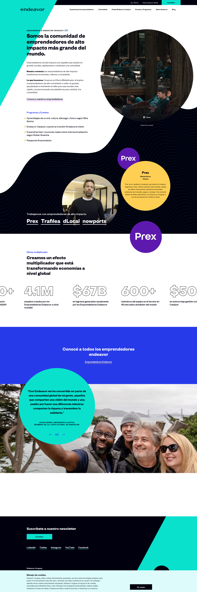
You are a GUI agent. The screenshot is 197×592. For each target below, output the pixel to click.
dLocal (71, 221)
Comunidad (102, 9)
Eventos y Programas (143, 9)
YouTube (69, 547)
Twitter (43, 547)
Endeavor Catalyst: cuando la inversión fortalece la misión (55, 126)
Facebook (83, 547)
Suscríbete (171, 3)
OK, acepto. (141, 587)
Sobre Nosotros (161, 9)
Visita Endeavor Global (150, 2)
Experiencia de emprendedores (82, 9)
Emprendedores (98, 361)
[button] (135, 2)
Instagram (56, 547)
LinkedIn (31, 547)
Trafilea (50, 221)
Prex (32, 221)
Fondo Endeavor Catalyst (121, 9)
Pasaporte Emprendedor (39, 140)
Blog (173, 9)
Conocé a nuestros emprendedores (45, 98)
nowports (94, 221)
